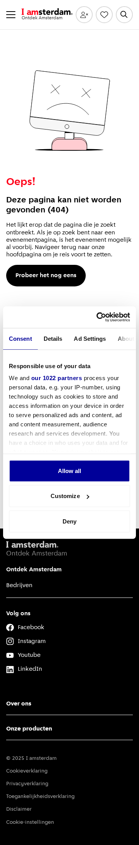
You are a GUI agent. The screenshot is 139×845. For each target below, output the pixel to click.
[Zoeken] (124, 14)
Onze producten (29, 729)
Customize (65, 496)
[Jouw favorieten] (104, 14)
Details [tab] (53, 338)
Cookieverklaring (26, 771)
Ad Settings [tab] (90, 338)
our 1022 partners (56, 378)
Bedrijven (19, 585)
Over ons (18, 704)
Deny (69, 521)
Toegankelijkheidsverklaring (40, 797)
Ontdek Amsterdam (34, 570)
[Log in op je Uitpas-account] (84, 14)
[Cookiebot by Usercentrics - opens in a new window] (98, 317)
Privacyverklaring (27, 784)
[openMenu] (10, 14)
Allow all (69, 470)
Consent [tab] (20, 338)
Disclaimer (19, 809)
